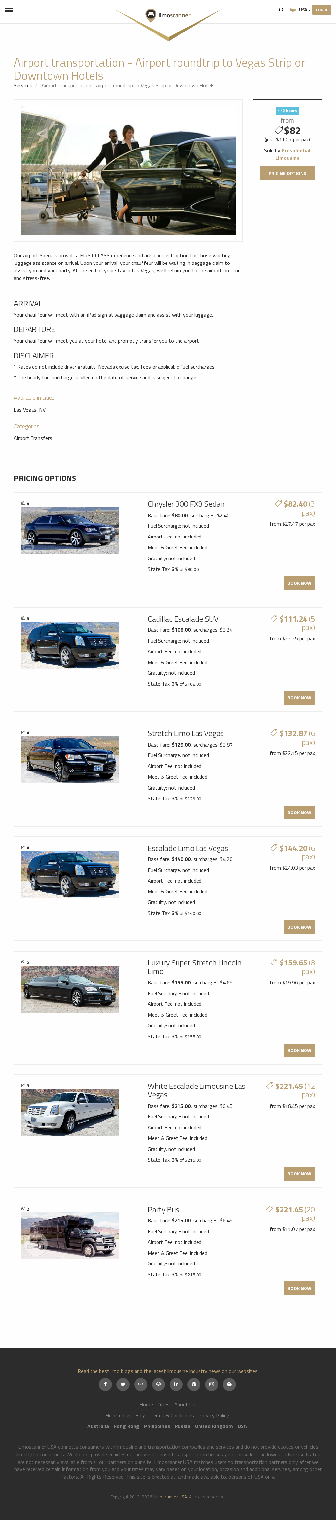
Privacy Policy (214, 1415)
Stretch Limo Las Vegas (186, 733)
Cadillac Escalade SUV (183, 618)
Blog (141, 1415)
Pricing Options (287, 173)
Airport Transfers (33, 438)
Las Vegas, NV (30, 409)
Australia (98, 1426)
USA (303, 9)
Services (23, 85)
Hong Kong (126, 1426)
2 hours (289, 110)
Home (146, 1404)
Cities (164, 1404)
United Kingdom (214, 1426)
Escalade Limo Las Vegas (188, 848)
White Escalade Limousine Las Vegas (196, 1090)
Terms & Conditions (172, 1415)
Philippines (157, 1426)
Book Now (299, 583)
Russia (182, 1426)
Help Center (118, 1415)
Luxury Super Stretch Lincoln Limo (195, 967)
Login (321, 10)
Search (281, 10)
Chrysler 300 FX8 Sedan (186, 504)
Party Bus (163, 1209)
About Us (184, 1404)
